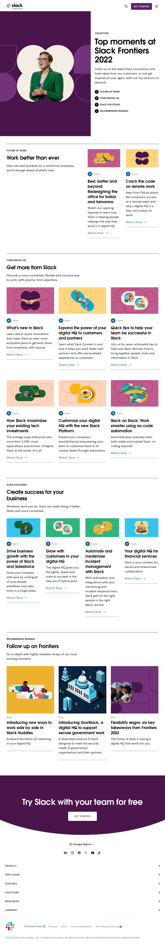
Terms (64, 926)
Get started (141, 6)
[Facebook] (79, 853)
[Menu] (156, 6)
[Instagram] (72, 853)
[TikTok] (99, 853)
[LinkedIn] (65, 853)
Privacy (53, 926)
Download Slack (33, 926)
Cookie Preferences (81, 926)
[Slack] (15, 6)
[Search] (126, 6)
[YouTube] (92, 853)
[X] (85, 853)
